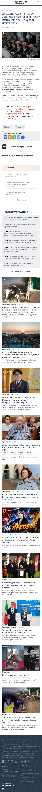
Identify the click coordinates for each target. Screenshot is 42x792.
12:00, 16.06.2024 (7, 27)
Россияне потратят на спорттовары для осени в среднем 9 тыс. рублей (21, 219)
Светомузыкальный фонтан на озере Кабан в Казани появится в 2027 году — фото (20, 241)
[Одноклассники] (10, 137)
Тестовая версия (8, 785)
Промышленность (9, 304)
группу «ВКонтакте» (20, 109)
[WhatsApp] (14, 137)
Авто (4, 714)
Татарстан (19, 127)
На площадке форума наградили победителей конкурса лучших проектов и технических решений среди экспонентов (19, 635)
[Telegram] (18, 137)
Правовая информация (10, 772)
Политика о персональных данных (10, 775)
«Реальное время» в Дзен (21, 146)
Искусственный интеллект (15, 193)
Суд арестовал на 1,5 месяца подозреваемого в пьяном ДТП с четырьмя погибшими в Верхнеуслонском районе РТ (20, 233)
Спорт (4, 534)
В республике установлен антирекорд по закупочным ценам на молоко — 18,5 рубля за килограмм (20, 312)
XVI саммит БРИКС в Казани (16, 175)
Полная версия (7, 783)
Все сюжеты (21, 200)
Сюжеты (10, 167)
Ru (23, 766)
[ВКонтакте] (5, 137)
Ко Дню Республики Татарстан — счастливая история (20, 499)
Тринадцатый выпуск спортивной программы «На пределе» (21, 542)
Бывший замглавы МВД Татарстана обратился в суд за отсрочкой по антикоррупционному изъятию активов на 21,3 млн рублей (20, 403)
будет (37, 96)
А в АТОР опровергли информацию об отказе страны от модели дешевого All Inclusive (20, 357)
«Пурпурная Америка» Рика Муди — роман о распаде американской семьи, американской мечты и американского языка (19, 678)
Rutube (8, 118)
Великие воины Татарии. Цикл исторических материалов (17, 184)
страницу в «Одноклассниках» (14, 112)
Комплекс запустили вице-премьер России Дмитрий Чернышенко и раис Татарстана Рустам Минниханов (20, 588)
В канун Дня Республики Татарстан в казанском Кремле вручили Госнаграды (20, 257)
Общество (7, 10)
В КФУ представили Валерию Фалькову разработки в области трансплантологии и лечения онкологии (20, 249)
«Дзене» (16, 118)
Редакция (5, 766)
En (26, 766)
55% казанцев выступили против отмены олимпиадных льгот (18, 264)
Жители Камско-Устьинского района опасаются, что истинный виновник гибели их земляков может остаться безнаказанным (20, 723)
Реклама (5, 769)
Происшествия (7, 394)
